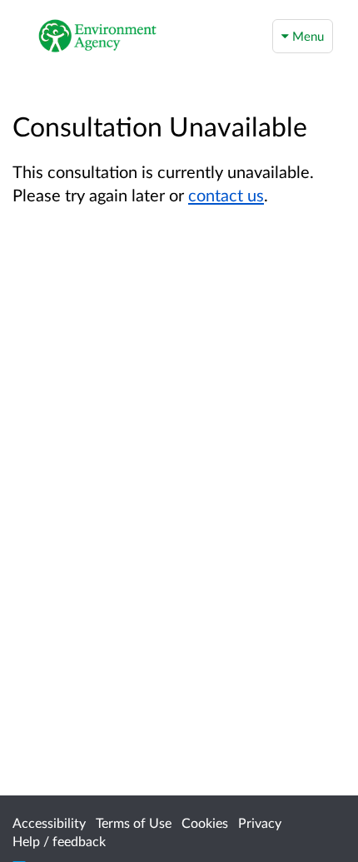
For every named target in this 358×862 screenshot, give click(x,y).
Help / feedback (59, 841)
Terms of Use (134, 822)
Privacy (259, 822)
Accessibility (49, 822)
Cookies (204, 822)
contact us (226, 195)
